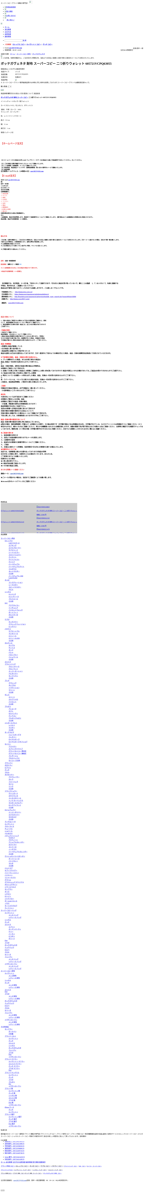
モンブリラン (13, 676)
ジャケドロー (9, 899)
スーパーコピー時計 (8, 538)
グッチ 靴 (12, 1093)
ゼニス (7, 695)
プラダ (7, 943)
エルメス (8, 662)
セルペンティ (13, 713)
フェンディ (8, 957)
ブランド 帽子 (9, 1114)
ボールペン (12, 1031)
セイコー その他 (14, 760)
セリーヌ (8, 954)
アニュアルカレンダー (16, 842)
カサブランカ (13, 796)
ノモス (7, 903)
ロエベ (7, 950)
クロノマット (13, 669)
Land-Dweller (13, 578)
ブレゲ (7, 680)
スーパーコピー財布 (24, 54)
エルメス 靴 (13, 1098)
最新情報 (29, 1162)
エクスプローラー (15, 548)
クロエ (7, 952)
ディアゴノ (12, 716)
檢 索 (24, 40)
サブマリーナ (13, 550)
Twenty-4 (12, 837)
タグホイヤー (9, 775)
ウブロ (7, 619)
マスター (12, 727)
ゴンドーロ (12, 847)
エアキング (12, 545)
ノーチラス (12, 849)
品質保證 (8, 34)
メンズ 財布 (13, 985)
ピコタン (12, 936)
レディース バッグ (15, 917)
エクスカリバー (14, 814)
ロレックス (9, 541)
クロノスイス (9, 826)
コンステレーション (16, 582)
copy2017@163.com (15, 48)
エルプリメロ (13, 699)
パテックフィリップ (12, 836)
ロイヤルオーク (14, 739)
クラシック (12, 683)
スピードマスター (15, 587)
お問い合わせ (11, 16)
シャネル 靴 (13, 1095)
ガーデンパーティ (15, 929)
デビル (11, 589)
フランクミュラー (11, 791)
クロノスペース (14, 666)
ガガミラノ (9, 765)
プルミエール (13, 599)
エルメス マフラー (15, 1064)
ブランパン (9, 763)
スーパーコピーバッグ (8, 910)
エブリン (12, 927)
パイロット (12, 702)
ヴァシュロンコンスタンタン (15, 856)
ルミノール (12, 636)
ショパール (9, 831)
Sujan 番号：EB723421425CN (15, 1152)
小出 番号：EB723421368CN (14, 1157)
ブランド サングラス (12, 1072)
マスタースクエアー (16, 803)
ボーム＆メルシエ (11, 901)
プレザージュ (13, 756)
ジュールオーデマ (15, 735)
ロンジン (8, 896)
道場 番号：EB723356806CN (14, 1144)
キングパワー (13, 622)
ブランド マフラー (11, 1059)
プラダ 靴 (12, 1100)
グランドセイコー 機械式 (17, 753)
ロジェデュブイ (10, 810)
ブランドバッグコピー (7, 1170)
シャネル (8, 592)
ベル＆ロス (9, 833)
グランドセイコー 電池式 (17, 751)
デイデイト (12, 557)
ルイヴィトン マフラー (17, 1061)
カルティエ (8, 643)
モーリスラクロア (11, 906)
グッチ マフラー (14, 1066)
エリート (12, 697)
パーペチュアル (14, 564)
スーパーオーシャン (16, 671)
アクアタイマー (14, 605)
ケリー (11, 931)
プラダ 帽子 (13, 1121)
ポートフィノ (13, 612)
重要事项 (42, 1162)
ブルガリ (8, 706)
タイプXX (12, 685)
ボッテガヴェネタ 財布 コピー (52, 1173)
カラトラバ (12, 844)
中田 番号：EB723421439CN (14, 1155)
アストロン (12, 746)
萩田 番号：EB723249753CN (14, 1146)
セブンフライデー (11, 870)
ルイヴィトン (9, 824)
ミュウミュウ (9, 947)
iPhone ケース (9, 1107)
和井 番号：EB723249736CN (14, 1148)
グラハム (8, 880)
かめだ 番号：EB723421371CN (15, 1159)
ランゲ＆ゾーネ (10, 822)
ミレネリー (12, 737)
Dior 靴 (11, 1102)
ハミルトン (9, 875)
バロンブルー (13, 655)
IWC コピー (82, 1166)
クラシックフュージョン (17, 624)
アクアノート (13, 840)
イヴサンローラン (11, 964)
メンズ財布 (12, 976)
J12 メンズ (12, 594)
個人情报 (9, 11)
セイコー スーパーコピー (94, 1166)
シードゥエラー (14, 552)
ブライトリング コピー (70, 1166)
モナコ (11, 784)
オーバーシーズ (14, 859)
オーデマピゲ (9, 732)
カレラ (11, 779)
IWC (6, 603)
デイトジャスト (14, 559)
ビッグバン (13, 626)
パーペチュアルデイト (16, 566)
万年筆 (11, 1034)
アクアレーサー (14, 777)
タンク (11, 650)
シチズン (8, 894)
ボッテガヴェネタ (38, 54)
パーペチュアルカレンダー (18, 851)
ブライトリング (10, 664)
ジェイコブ (9, 868)
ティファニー (9, 908)
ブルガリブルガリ (15, 718)
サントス (12, 648)
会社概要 (9, 1162)
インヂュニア (13, 608)
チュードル (9, 829)
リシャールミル (10, 877)
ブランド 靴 (9, 1088)
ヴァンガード (13, 793)
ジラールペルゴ (10, 887)
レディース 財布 (14, 978)
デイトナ (12, 562)
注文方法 (8, 32)
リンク (11, 786)
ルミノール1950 (14, 638)
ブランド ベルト (10, 1036)
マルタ (11, 863)
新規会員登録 (11, 7)
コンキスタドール (15, 798)
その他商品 (5, 1027)
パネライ (8, 629)
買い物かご (10, 20)
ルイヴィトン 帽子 (15, 1117)
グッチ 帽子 (13, 1119)
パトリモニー (13, 861)
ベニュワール (13, 657)
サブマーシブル (14, 631)
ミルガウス (12, 569)
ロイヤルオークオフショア (18, 742)
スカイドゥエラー (15, 555)
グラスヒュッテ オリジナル (14, 882)
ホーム (7, 27)
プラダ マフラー (14, 1068)
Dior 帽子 (12, 1124)
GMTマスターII (14, 543)
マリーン (12, 690)
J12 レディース (14, 596)
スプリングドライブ (16, 749)
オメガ (7, 580)
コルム (7, 772)
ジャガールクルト (11, 723)
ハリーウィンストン (12, 873)
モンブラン (9, 889)
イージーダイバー (15, 812)
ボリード (12, 938)
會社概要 (8, 29)
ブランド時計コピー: (8, 1166)
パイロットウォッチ (16, 610)
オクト (11, 711)
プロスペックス (14, 758)
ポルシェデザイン (11, 884)
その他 (11, 573)
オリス (7, 891)
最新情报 (8, 36)
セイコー (8, 744)
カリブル (12, 645)
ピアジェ (8, 767)
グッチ (7, 770)
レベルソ (12, 725)
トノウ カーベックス (16, 800)
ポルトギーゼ (13, 615)
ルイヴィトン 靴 (14, 1091)
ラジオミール (13, 633)
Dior (6, 940)
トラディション (14, 688)
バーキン (12, 934)
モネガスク (12, 817)
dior (10, 1084)
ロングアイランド (15, 805)
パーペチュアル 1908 (16, 576)
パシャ (11, 652)
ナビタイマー (13, 673)
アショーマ (12, 709)
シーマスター (13, 585)
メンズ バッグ (13, 915)
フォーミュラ (13, 782)
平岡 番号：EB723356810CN (14, 1141)
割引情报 (36, 1162)
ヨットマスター (14, 571)
